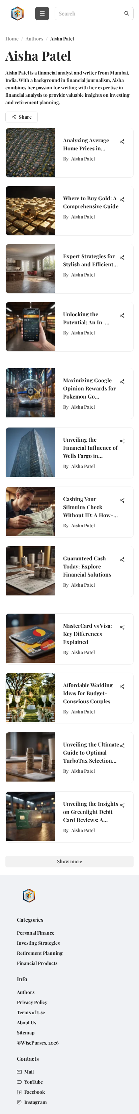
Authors (34, 38)
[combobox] (91, 13)
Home (12, 38)
